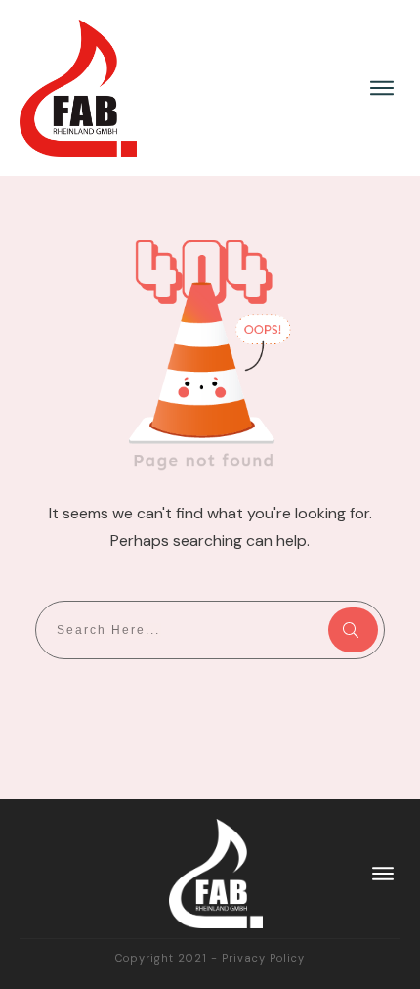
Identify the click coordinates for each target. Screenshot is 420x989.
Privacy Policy (263, 958)
